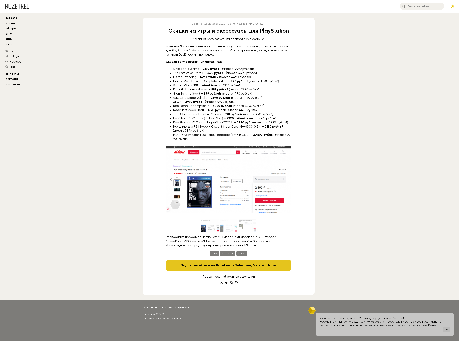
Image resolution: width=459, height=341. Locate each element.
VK (255, 265)
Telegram (243, 265)
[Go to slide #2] (228, 225)
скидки (241, 253)
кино (8, 33)
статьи (10, 23)
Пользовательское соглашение (162, 317)
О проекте (12, 84)
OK (446, 329)
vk (11, 51)
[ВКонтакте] (221, 282)
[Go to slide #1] (210, 225)
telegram (16, 56)
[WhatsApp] (236, 282)
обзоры (10, 28)
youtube (16, 61)
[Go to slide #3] (247, 225)
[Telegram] (226, 282)
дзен (13, 66)
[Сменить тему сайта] (452, 6)
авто (8, 44)
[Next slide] (286, 179)
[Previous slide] (171, 179)
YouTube (268, 265)
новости (11, 18)
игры (8, 38)
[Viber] (231, 282)
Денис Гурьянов (237, 23)
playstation (227, 253)
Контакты (12, 73)
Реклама (11, 79)
